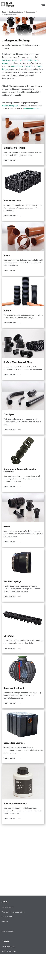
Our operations (7, 916)
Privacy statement (8, 946)
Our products (30, 12)
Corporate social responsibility (13, 911)
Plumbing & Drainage (16, 12)
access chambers (19, 66)
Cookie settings (7, 931)
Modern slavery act (9, 951)
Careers (5, 921)
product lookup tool (10, 105)
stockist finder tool (32, 108)
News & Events (7, 907)
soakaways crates (9, 60)
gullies (30, 66)
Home (4, 12)
